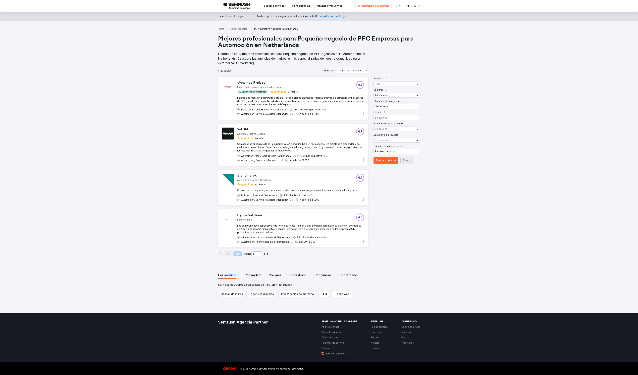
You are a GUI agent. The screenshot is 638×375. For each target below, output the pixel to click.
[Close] (377, 132)
